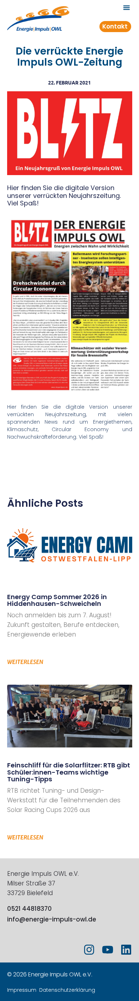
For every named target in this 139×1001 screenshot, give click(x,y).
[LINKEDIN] (126, 949)
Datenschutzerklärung (67, 990)
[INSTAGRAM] (89, 949)
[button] (126, 7)
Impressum (21, 990)
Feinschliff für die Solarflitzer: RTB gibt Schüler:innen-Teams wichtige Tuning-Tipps (68, 772)
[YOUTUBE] (107, 949)
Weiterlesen (25, 661)
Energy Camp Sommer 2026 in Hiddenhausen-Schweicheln (57, 600)
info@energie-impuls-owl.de (51, 919)
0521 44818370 (29, 908)
